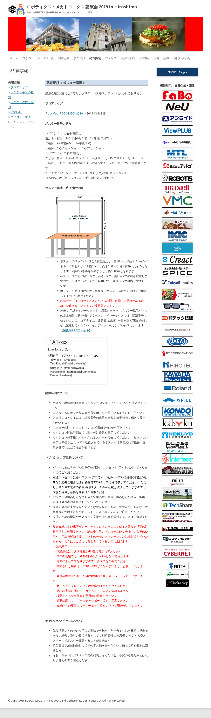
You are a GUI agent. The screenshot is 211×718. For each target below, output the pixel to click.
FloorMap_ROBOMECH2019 (64, 113)
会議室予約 (128, 58)
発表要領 (95, 58)
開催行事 (63, 58)
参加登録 (79, 58)
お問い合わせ (182, 58)
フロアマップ (19, 87)
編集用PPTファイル (76, 330)
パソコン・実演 (21, 117)
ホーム (14, 58)
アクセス (110, 58)
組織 (166, 58)
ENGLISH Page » (177, 72)
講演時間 (16, 112)
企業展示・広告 (149, 58)
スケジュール (31, 58)
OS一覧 (49, 58)
